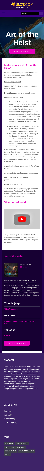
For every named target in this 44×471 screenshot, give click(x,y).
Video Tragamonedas (12, 309)
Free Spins (29, 321)
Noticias (7, 415)
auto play (9, 443)
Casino (6, 411)
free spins (9, 447)
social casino (10, 451)
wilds (7, 454)
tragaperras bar (26, 451)
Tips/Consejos (9, 422)
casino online (22, 443)
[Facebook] (28, 7)
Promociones (9, 419)
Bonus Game (18, 321)
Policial (7, 336)
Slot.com (23, 267)
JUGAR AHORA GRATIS (22, 51)
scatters (20, 447)
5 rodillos (7, 321)
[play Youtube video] (22, 219)
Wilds (6, 324)
